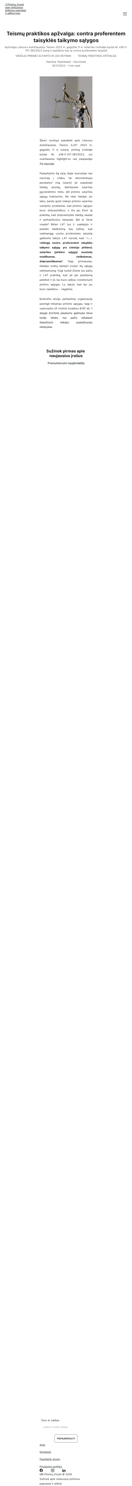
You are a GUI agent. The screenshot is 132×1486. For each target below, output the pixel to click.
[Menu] (125, 13)
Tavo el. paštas (50, 1420)
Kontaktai (45, 1452)
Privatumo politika (51, 1466)
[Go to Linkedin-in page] (64, 1470)
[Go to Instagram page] (54, 1470)
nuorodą (49, 163)
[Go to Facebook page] (43, 1470)
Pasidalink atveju (50, 1459)
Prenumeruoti (66, 1438)
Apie (42, 1444)
